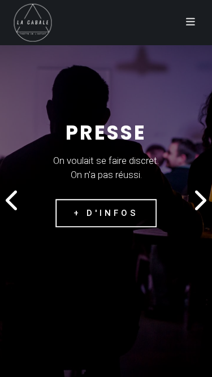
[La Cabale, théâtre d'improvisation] (32, 21)
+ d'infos (106, 213)
